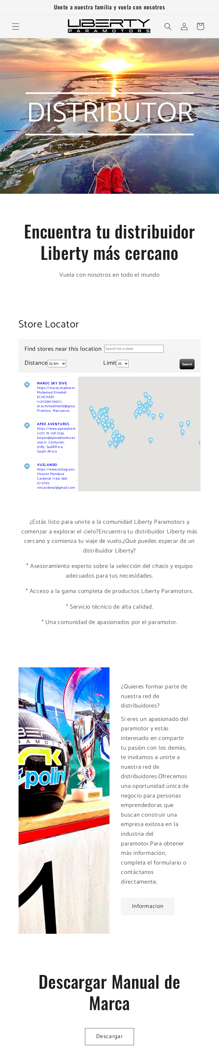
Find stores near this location (63, 349)
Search (187, 364)
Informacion (147, 906)
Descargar (109, 1036)
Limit (110, 363)
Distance (36, 363)
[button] (15, 26)
